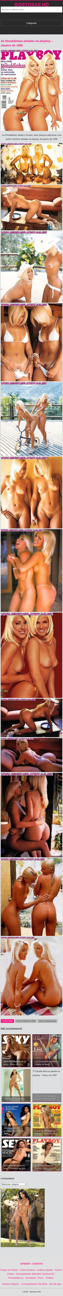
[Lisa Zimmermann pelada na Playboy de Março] (46, 1050)
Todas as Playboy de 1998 (25, 1021)
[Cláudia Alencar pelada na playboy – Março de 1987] (46, 1085)
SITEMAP (25, 1263)
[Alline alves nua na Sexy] (16, 1085)
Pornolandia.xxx (16, 1278)
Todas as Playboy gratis (47, 1021)
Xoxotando (30, 1278)
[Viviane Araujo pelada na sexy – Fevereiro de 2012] (16, 1154)
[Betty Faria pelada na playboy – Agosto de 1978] (46, 1154)
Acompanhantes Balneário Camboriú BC (35, 1274)
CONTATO (37, 1263)
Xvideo (58, 1270)
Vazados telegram (10, 1284)
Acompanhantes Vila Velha (34, 1284)
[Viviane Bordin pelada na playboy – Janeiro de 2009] (46, 1120)
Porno (40, 1278)
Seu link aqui (55, 1284)
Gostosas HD (31, 4)
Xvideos (50, 1278)
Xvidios (10, 1274)
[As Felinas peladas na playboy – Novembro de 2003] (16, 1120)
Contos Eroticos (27, 1270)
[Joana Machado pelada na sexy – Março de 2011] (16, 1050)
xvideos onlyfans (45, 1270)
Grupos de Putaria (9, 1270)
